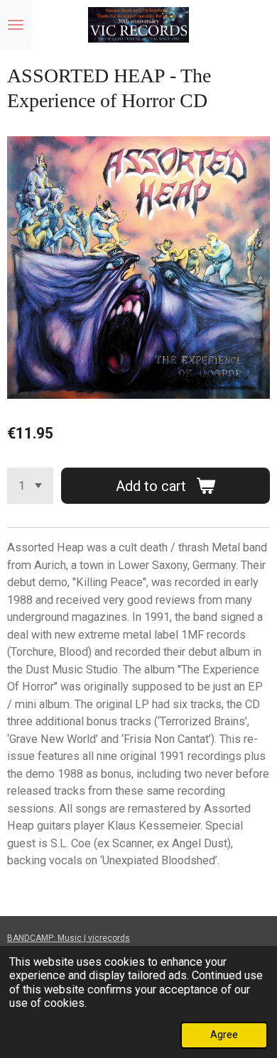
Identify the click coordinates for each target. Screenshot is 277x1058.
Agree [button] (224, 1034)
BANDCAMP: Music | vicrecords (68, 938)
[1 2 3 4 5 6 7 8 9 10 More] (30, 486)
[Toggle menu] (15, 25)
